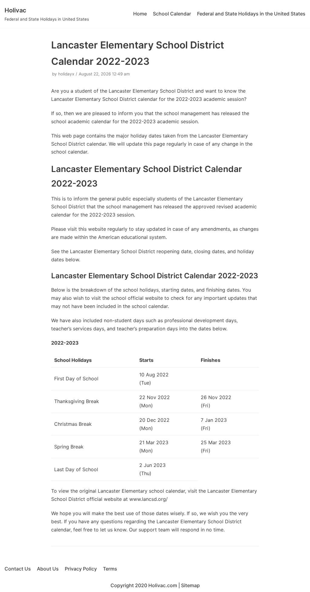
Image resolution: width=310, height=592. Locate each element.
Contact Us (18, 569)
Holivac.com (162, 585)
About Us (48, 569)
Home (140, 14)
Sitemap (190, 585)
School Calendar (172, 14)
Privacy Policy (81, 569)
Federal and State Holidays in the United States (251, 14)
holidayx (66, 73)
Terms (110, 569)
